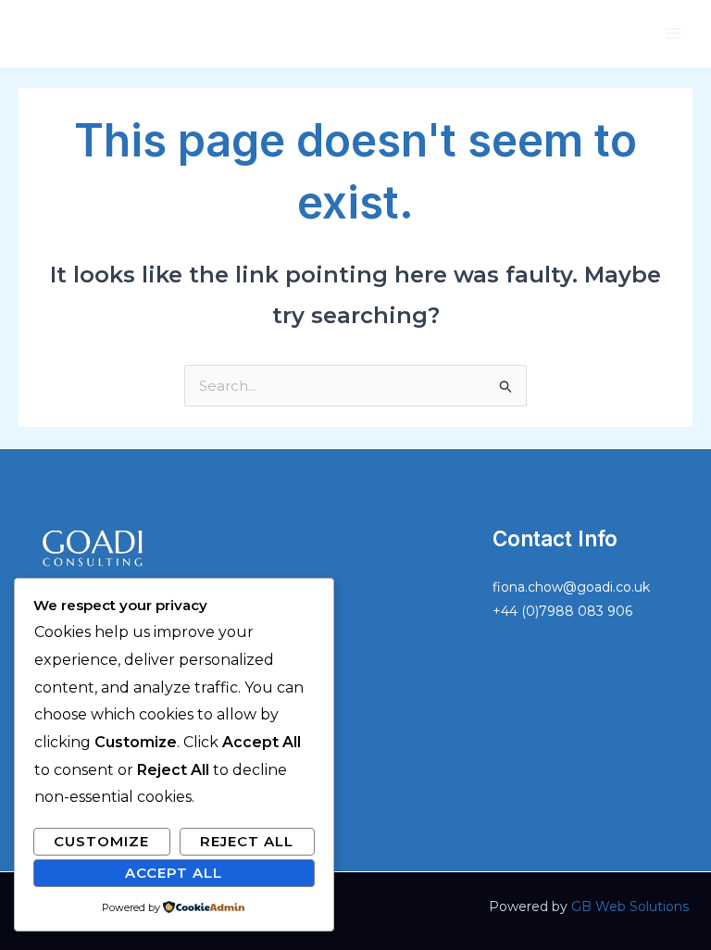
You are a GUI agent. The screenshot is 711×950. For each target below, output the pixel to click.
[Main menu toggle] (673, 34)
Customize (101, 841)
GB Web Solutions (630, 906)
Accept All (173, 872)
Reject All (246, 841)
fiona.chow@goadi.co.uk (571, 587)
